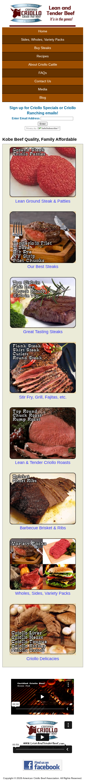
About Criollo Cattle (42, 64)
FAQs (42, 73)
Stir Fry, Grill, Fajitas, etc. (43, 397)
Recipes (43, 56)
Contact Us (42, 81)
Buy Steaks (42, 48)
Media (42, 89)
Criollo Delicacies (42, 658)
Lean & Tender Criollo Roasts (42, 462)
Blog (42, 97)
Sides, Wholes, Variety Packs (42, 39)
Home (42, 31)
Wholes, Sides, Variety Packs (42, 593)
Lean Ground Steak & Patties (42, 201)
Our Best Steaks (42, 266)
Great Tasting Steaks (43, 331)
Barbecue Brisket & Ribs (43, 528)
